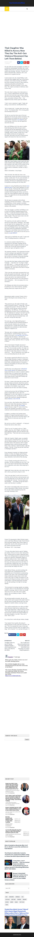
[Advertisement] (17, 30)
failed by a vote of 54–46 (14, 398)
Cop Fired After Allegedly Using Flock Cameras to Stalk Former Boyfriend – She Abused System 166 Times (13, 831)
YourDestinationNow (17, 3)
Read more (12, 793)
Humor (19, 899)
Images (24, 899)
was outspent (20, 119)
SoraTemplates (17, 934)
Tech (6, 904)
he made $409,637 (12, 233)
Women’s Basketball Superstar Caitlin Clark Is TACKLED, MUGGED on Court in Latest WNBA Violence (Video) (13, 809)
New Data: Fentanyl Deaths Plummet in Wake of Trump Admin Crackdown (9, 819)
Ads (6, 896)
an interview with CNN (21, 335)
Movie (6, 902)
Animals (18, 896)
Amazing (11, 896)
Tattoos (21, 902)
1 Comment (7, 63)
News (11, 902)
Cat (22, 896)
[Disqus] (17, 674)
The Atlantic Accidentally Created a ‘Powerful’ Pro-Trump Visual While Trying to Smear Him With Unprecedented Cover (17, 854)
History (13, 899)
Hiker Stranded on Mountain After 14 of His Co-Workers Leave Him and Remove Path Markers (16, 846)
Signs (16, 902)
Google (7, 899)
